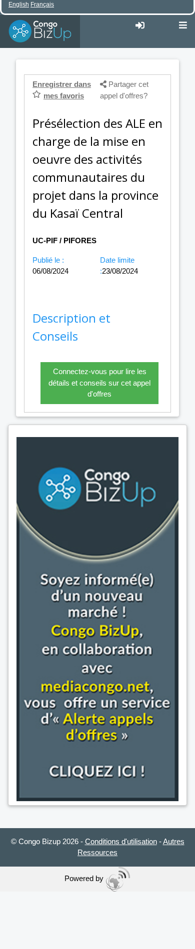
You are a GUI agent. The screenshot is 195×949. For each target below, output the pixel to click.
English (18, 4)
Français (42, 4)
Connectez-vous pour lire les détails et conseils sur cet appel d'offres (99, 382)
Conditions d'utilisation (121, 841)
